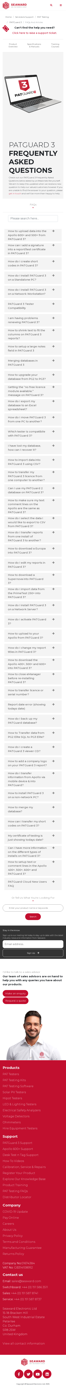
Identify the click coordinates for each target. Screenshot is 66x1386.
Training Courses (55, 45)
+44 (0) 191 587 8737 (28, 1299)
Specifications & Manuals (34, 45)
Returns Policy (13, 1254)
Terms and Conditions (19, 1242)
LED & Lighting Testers (19, 1104)
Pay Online (11, 1217)
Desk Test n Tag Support (21, 1155)
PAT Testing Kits (14, 1080)
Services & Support (24, 17)
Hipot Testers (12, 1098)
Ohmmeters (12, 1122)
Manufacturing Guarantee (22, 1248)
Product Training (15, 1185)
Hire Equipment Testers (20, 1128)
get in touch (15, 193)
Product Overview (13, 45)
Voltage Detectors (16, 1116)
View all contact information (24, 1343)
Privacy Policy (13, 1235)
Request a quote (15, 1000)
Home (8, 17)
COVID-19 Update (15, 1211)
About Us (9, 1229)
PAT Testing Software (18, 1086)
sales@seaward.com (26, 1281)
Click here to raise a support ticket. (34, 33)
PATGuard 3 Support (17, 1143)
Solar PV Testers (14, 1092)
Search (33, 916)
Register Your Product (19, 1173)
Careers (8, 1223)
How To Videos (13, 1161)
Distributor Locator (17, 1197)
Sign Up (31, 953)
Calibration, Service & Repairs (24, 1167)
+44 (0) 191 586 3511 (35, 1287)
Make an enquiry (15, 993)
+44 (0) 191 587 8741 (24, 1293)
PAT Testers (11, 1074)
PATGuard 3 (15, 22)
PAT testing (43, 17)
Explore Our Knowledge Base (24, 1179)
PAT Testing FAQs (15, 1191)
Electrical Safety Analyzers (21, 1110)
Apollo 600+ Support (18, 1149)
